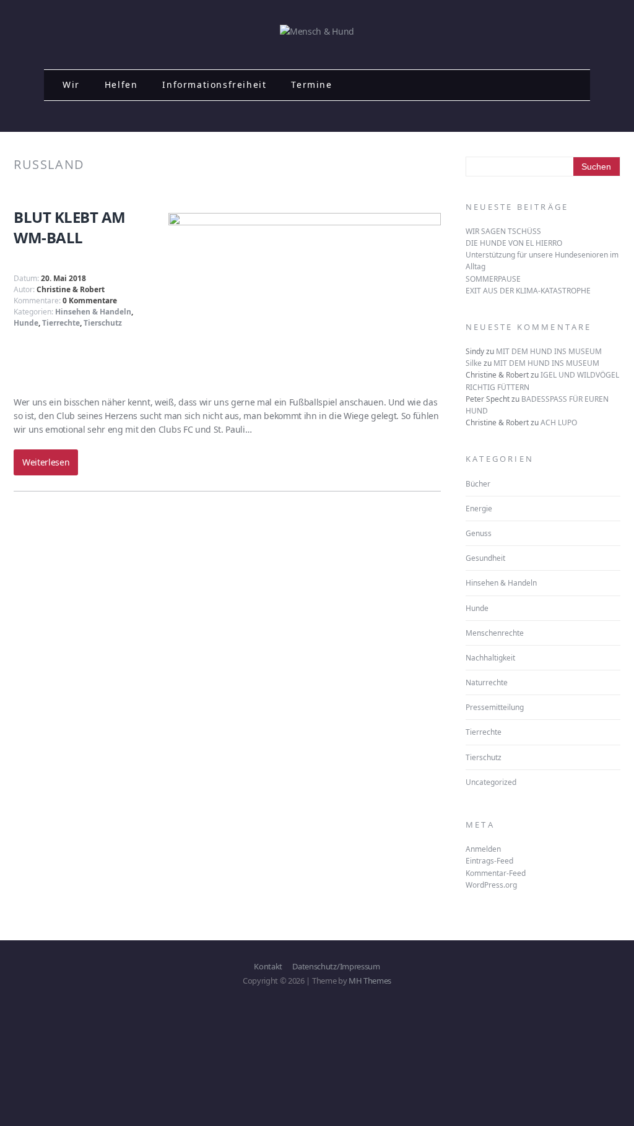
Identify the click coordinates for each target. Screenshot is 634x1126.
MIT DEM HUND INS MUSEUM (549, 351)
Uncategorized (491, 782)
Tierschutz (103, 323)
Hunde (26, 323)
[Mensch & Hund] (317, 31)
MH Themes (370, 980)
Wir (71, 84)
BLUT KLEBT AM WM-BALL (70, 227)
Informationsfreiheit (214, 84)
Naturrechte (487, 682)
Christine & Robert (71, 289)
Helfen (121, 84)
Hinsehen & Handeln (93, 311)
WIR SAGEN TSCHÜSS (503, 231)
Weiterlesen (45, 462)
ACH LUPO (559, 422)
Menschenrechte (495, 633)
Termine (311, 84)
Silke (474, 363)
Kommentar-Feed (496, 873)
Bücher (478, 484)
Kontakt (268, 966)
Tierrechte (61, 323)
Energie (479, 508)
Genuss (479, 533)
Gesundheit (485, 558)
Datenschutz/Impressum (336, 966)
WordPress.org (491, 885)
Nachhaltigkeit (490, 657)
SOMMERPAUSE (493, 279)
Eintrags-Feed (489, 860)
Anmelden (483, 849)
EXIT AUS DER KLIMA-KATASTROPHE (528, 290)
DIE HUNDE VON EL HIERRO (514, 243)
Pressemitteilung (495, 707)
